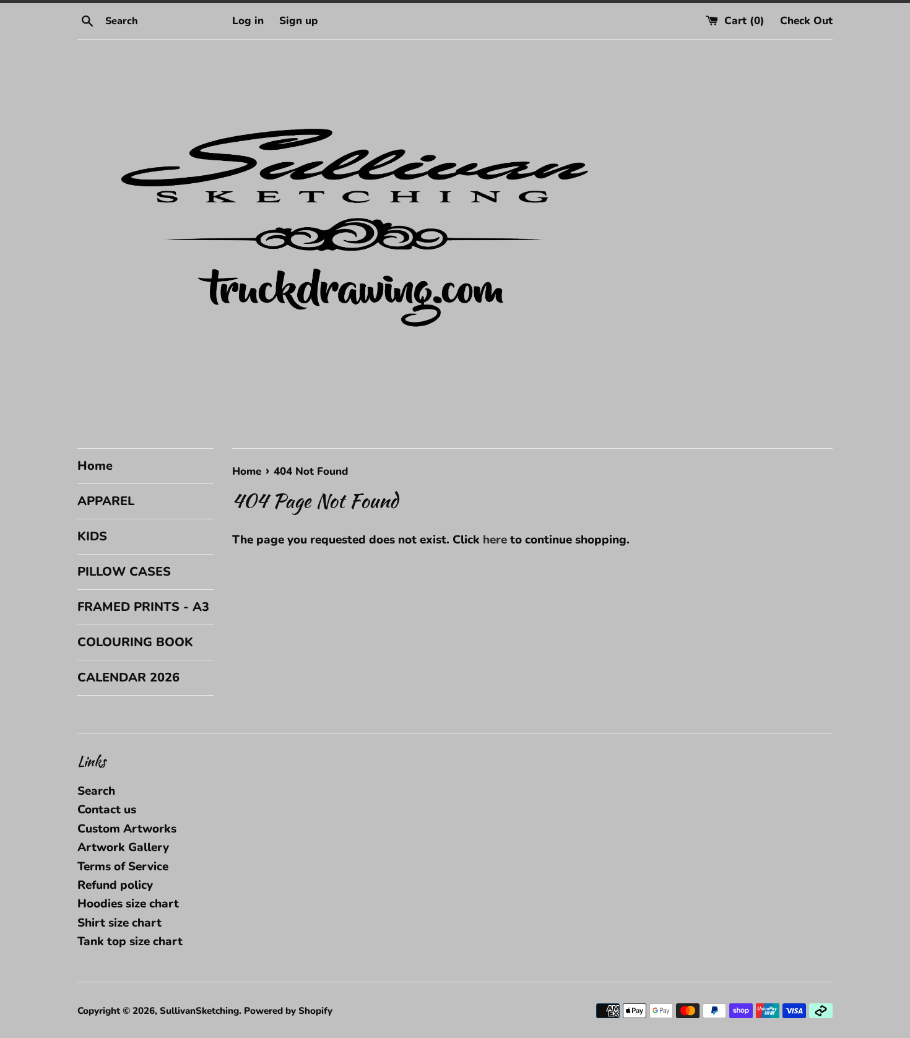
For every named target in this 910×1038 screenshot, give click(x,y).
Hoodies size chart (128, 904)
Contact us (106, 810)
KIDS (92, 536)
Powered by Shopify (288, 1011)
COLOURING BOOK (135, 642)
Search (96, 791)
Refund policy (115, 885)
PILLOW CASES (124, 571)
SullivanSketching (199, 1011)
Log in (248, 21)
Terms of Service (122, 867)
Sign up (298, 21)
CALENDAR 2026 (128, 677)
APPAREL (105, 501)
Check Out (806, 21)
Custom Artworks (126, 829)
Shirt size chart (119, 923)
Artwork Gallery (123, 847)
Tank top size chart (130, 941)
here (495, 540)
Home (95, 465)
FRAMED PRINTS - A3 (143, 607)
